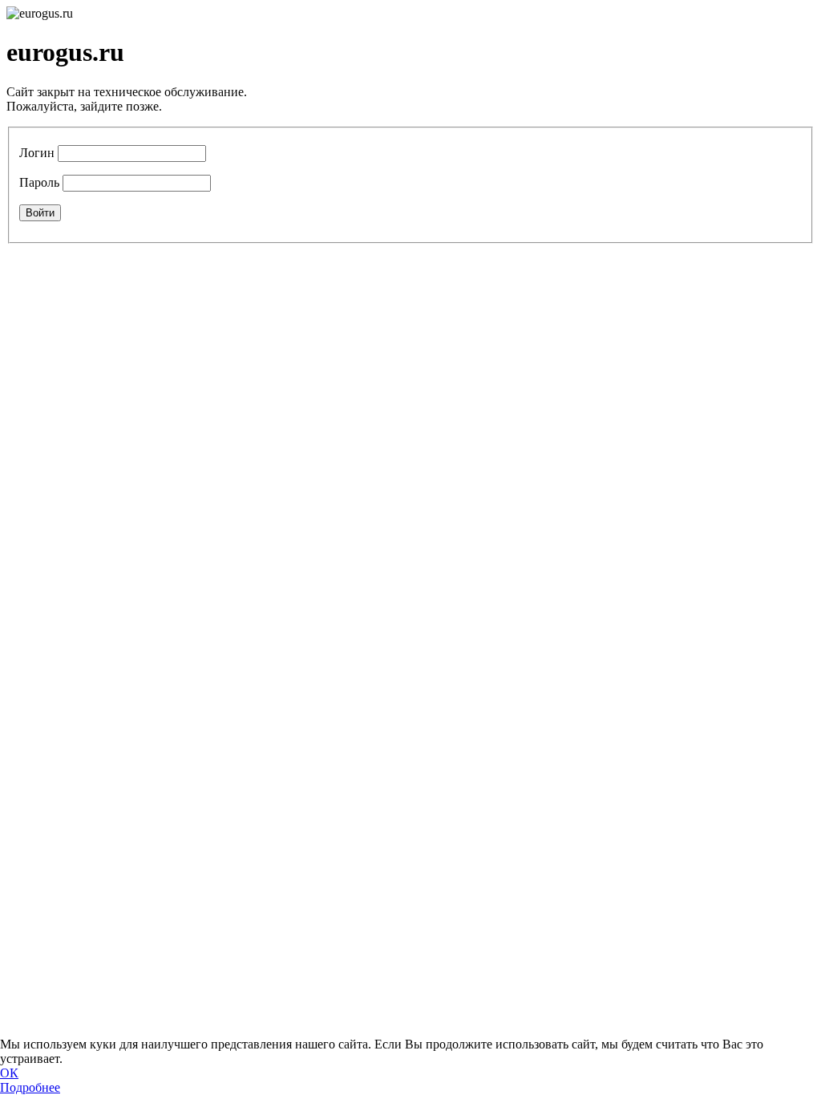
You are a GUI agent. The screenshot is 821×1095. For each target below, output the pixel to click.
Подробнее (30, 1087)
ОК (9, 1073)
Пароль (39, 182)
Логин (37, 153)
